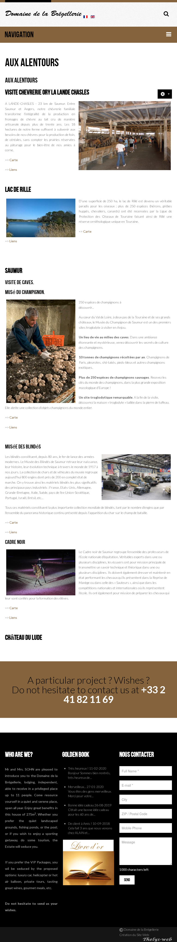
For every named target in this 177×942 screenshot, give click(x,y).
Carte (13, 160)
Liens (13, 169)
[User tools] (165, 94)
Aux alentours (21, 81)
